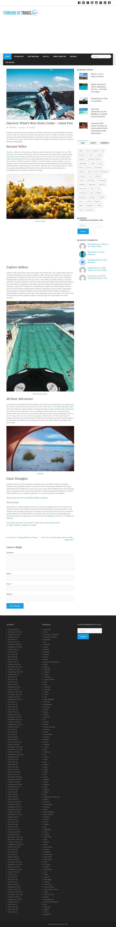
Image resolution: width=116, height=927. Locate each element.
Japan (45, 767)
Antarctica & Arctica (50, 637)
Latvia (46, 777)
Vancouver (90, 210)
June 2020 (11, 732)
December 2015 (13, 862)
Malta (45, 787)
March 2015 (12, 884)
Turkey (46, 892)
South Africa (48, 857)
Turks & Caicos (49, 894)
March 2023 (12, 662)
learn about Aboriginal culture (63, 407)
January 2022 (12, 689)
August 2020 (12, 727)
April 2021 (11, 709)
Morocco (47, 802)
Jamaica (46, 764)
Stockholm (90, 205)
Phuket (99, 193)
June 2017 (11, 822)
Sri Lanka (47, 864)
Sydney (99, 205)
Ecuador (46, 709)
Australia (32, 128)
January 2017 (12, 834)
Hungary (46, 744)
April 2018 (11, 797)
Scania (88, 201)
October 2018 (13, 782)
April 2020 (11, 737)
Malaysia (47, 784)
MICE (45, 794)
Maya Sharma (92, 252)
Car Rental (47, 677)
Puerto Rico (47, 837)
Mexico (46, 792)
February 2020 (13, 742)
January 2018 (12, 804)
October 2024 (13, 634)
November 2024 (13, 632)
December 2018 (13, 777)
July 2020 (11, 729)
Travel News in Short (51, 889)
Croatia (46, 692)
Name (9, 574)
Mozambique (48, 804)
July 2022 (11, 677)
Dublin (81, 167)
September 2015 (14, 869)
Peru (45, 827)
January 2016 (12, 859)
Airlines (73, 56)
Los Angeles (102, 180)
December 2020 (13, 717)
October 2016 (13, 842)
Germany (47, 729)
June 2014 (11, 907)
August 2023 (12, 649)
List (90, 176)
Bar (103, 150)
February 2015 (13, 887)
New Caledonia (49, 812)
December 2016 (13, 837)
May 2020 (11, 734)
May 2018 (11, 794)
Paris (91, 193)
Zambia (46, 912)
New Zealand (48, 814)
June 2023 (11, 654)
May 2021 (11, 707)
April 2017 (11, 827)
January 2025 (12, 629)
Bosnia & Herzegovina (51, 662)
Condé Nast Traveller (94, 159)
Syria (45, 872)
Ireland (46, 757)
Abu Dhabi (47, 629)
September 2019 (14, 754)
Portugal (46, 834)
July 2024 (11, 639)
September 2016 (14, 844)
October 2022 (13, 669)
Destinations (33, 56)
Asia (45, 642)
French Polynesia (49, 727)
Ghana (46, 732)
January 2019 (12, 774)
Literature (98, 176)
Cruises (93, 163)
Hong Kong (98, 167)
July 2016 (11, 849)
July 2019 (11, 759)
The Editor (9, 62)
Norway (46, 817)
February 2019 (13, 772)
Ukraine (46, 897)
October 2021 (13, 697)
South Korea (48, 859)
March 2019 (12, 769)
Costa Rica (47, 689)
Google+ (33, 525)
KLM (96, 171)
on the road (82, 193)
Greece (46, 737)
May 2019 (11, 764)
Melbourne (92, 184)
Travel (81, 210)
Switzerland (48, 869)
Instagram (25, 525)
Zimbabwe (47, 914)
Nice (92, 188)
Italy (45, 762)
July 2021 (11, 702)
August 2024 (12, 637)
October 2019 (13, 752)
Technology (19, 56)
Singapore (97, 201)
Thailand (47, 882)
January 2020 (12, 744)
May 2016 (11, 854)
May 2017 (11, 824)
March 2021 (12, 712)
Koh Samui (104, 171)
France (46, 724)
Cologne (81, 159)
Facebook (17, 525)
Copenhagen (83, 163)
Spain (45, 862)
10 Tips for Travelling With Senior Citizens (23, 537)
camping (99, 155)
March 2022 (12, 684)
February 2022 (13, 687)
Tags (83, 143)
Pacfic (46, 822)
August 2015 (12, 872)
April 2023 (11, 659)
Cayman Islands (49, 679)
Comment (10, 553)
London (81, 180)
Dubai (101, 163)
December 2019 (13, 747)
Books (91, 155)
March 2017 (12, 829)
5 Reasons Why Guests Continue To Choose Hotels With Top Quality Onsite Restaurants (99, 128)
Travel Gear (48, 884)
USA (45, 904)
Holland (46, 739)
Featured (47, 717)
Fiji (44, 719)
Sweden (46, 867)
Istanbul (81, 171)
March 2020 (12, 739)
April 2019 (11, 767)
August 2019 (12, 757)
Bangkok (95, 150)
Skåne (81, 205)
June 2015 (11, 877)
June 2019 (11, 762)
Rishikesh (92, 197)
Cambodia (47, 669)
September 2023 (14, 647)
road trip (101, 197)
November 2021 (13, 694)
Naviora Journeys (93, 244)
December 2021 (13, 692)
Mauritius (47, 789)
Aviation (46, 649)
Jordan (46, 769)
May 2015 (11, 879)
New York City (83, 188)
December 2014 (13, 892)
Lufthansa (82, 184)
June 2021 (11, 704)
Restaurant (82, 197)
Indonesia (47, 752)
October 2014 (13, 897)
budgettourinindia (94, 260)
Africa (45, 632)
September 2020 (14, 724)
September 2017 (14, 814)
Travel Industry (59, 56)
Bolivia (46, 659)
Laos (45, 774)
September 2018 (14, 784)
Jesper (23, 128)
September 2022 (14, 672)
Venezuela (47, 907)
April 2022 (11, 682)
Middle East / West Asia (51, 797)
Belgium (46, 654)
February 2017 (13, 832)
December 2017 (13, 807)
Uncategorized (49, 899)
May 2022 (11, 679)
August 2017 (12, 817)
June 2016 (11, 852)
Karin (89, 171)
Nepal (46, 809)
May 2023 (11, 657)
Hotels (46, 56)
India (45, 749)
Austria (46, 647)
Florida (89, 167)
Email (9, 584)
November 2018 (13, 779)
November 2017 (13, 809)
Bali (88, 150)
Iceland (46, 747)
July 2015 (11, 874)
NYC (98, 188)
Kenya (46, 772)
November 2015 (13, 864)
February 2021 (13, 714)
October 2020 (13, 722)
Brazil (45, 664)
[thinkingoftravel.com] (20, 12)
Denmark (47, 702)
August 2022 (12, 674)
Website (9, 594)
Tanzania (47, 877)
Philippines (47, 829)
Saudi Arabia (48, 847)
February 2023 (13, 664)
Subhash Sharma (93, 268)
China (45, 684)
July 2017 (11, 819)
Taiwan (46, 874)
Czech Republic (49, 699)
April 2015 (11, 882)
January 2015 (12, 889)
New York (102, 184)
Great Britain (48, 734)
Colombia (47, 687)
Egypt (45, 712)
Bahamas (47, 652)
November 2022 (13, 667)
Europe (46, 714)
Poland (46, 832)
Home (7, 56)
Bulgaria (46, 667)
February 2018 (13, 802)
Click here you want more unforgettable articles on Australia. (27, 498)
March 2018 (12, 799)
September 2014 (14, 899)
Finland (46, 722)
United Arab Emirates (51, 902)
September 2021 (14, 699)
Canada (46, 674)
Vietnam (46, 909)
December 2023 (13, 644)
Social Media (48, 854)
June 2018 (11, 792)
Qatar (45, 839)
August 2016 (12, 847)
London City (90, 180)
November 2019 (13, 749)
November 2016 (13, 839)
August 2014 (12, 902)
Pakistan (46, 824)
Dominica (47, 707)
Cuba (45, 697)
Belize (46, 657)
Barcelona (82, 155)
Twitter (11, 525)
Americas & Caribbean (51, 634)
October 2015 (13, 867)
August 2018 (12, 787)
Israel (45, 759)
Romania (46, 842)
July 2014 (11, 904)
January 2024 (12, 642)
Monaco (46, 799)
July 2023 (11, 652)
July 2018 (11, 789)
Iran (45, 754)
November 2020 (13, 719)
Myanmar (47, 807)
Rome (80, 201)
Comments (104, 143)
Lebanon (46, 779)
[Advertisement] (58, 36)
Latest (93, 143)
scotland (46, 849)
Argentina (47, 639)
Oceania (46, 819)
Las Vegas (82, 176)
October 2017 (13, 812)
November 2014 (13, 894)
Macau (46, 782)
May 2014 (11, 909)
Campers (47, 672)
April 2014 (11, 912)
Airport (81, 150)
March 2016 (12, 857)
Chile (45, 682)
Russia (46, 844)
